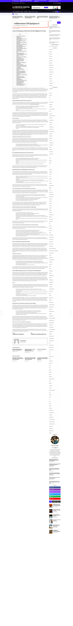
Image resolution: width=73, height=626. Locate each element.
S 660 (50, 392)
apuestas (50, 187)
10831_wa (50, 93)
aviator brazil (51, 192)
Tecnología (29, 11)
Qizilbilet (50, 383)
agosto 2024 (51, 74)
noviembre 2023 (51, 83)
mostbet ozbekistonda (52, 329)
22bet (50, 158)
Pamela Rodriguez (18, 25)
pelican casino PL (51, 356)
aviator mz (50, 203)
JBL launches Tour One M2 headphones (56, 520)
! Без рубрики (51, 88)
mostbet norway (51, 327)
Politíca (33, 11)
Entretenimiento (17, 11)
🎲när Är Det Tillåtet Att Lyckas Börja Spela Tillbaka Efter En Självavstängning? (21, 49)
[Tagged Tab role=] (59, 502)
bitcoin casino (51, 219)
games (50, 293)
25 (49, 165)
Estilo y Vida (50, 284)
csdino (50, 266)
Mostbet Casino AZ (51, 320)
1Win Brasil (50, 104)
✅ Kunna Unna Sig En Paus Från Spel (21, 65)
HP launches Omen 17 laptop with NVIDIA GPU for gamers (56, 515)
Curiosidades (26, 11)
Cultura (50, 268)
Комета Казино (51, 430)
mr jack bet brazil (51, 338)
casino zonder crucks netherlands (53, 250)
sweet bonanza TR (51, 412)
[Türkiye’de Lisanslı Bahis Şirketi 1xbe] (72, 313)
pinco (50, 365)
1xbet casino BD (51, 129)
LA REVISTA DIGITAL (21, 7)
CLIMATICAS (51, 257)
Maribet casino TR (51, 311)
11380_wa (50, 95)
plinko (50, 367)
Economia (50, 277)
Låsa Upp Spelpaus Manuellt (20, 76)
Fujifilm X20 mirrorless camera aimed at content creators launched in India (56, 505)
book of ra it (50, 228)
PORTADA (50, 376)
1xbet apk (50, 124)
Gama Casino (51, 291)
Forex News (50, 286)
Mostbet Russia (51, 331)
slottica (50, 403)
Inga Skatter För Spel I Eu (20, 64)
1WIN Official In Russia (52, 115)
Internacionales (51, 302)
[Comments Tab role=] (56, 502)
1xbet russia (50, 149)
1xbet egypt (50, 133)
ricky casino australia (52, 390)
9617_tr (50, 176)
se (49, 399)
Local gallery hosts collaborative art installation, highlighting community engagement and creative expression (56, 531)
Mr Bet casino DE (51, 336)
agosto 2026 (51, 49)
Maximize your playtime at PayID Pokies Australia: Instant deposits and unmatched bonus (30, 17)
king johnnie (50, 309)
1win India (50, 113)
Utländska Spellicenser (19, 79)
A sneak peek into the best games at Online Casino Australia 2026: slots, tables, (42, 17)
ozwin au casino (51, 349)
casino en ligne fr (51, 237)
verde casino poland (51, 421)
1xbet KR (50, 140)
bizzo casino (50, 221)
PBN (49, 354)
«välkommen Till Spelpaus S (41, 349)
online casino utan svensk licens (35, 104)
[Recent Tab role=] (53, 502)
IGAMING (50, 300)
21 (49, 156)
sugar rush (50, 408)
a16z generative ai (51, 185)
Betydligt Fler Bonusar (19, 83)
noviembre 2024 (51, 67)
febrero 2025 (51, 60)
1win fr (50, 111)
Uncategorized (51, 417)
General (36, 11)
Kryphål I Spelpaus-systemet (20, 82)
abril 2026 (50, 58)
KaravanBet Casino (51, 304)
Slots (49, 401)
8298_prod (50, 169)
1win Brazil (50, 106)
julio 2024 (50, 76)
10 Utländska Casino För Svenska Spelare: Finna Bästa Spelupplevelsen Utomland (30, 350)
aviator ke (50, 201)
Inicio (13, 11)
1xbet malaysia (51, 142)
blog (49, 223)
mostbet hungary (51, 322)
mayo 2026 (50, 56)
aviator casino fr (51, 196)
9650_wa (50, 178)
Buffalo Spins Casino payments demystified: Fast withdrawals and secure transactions (17, 17)
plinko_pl (50, 372)
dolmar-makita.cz (51, 275)
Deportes (22, 11)
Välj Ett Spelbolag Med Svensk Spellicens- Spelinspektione (17, 349)
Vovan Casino (51, 426)
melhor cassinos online (52, 318)
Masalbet (50, 313)
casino (50, 232)
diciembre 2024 (51, 65)
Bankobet (50, 210)
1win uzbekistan (51, 120)
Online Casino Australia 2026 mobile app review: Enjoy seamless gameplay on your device (54, 17)
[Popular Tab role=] (50, 502)
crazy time (50, 264)
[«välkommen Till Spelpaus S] (1, 313)
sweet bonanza (51, 410)
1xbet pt (50, 147)
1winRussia (50, 122)
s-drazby (50, 394)
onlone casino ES (51, 347)
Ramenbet (50, 385)
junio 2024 (50, 78)
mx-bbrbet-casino (51, 340)
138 (49, 97)
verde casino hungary (52, 419)
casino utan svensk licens (52, 248)
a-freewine (50, 183)
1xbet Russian (51, 151)
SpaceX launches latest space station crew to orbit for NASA (56, 526)
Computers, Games (51, 259)
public (50, 381)
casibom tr (50, 230)
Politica (50, 374)
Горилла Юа (51, 428)
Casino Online (51, 241)
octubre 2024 (51, 69)
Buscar (50, 20)
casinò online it (51, 246)
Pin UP (50, 358)
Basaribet (50, 212)
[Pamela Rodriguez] (16, 341)
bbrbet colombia (51, 214)
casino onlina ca (51, 239)
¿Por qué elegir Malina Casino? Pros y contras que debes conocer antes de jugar (34, 1)
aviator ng (50, 205)
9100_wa (50, 174)
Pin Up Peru (50, 363)
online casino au (51, 345)
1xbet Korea (50, 138)
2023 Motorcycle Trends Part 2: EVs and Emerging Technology (56, 510)
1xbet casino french (51, 131)
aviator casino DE (51, 194)
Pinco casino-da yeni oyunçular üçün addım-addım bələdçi (54, 478)
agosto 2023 (51, 85)
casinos (50, 255)
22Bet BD (50, 160)
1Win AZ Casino (51, 102)
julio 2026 (50, 51)
